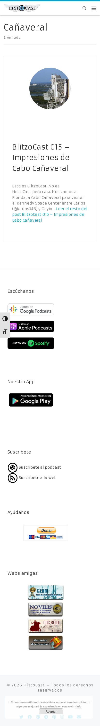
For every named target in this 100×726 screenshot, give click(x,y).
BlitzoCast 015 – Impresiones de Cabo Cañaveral (41, 158)
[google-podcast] (31, 315)
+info (78, 706)
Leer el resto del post (49, 214)
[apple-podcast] (31, 332)
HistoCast (34, 685)
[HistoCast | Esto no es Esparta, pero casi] (22, 7)
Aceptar (51, 711)
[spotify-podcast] (31, 349)
